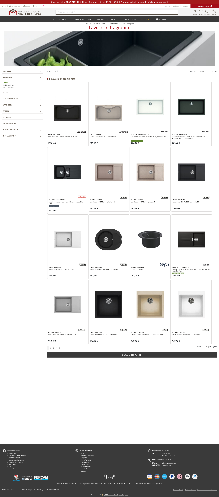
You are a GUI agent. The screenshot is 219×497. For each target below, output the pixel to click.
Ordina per (192, 71)
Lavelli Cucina (113, 24)
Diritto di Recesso (190, 490)
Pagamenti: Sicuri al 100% (17, 456)
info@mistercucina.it (157, 2)
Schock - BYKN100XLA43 (181, 135)
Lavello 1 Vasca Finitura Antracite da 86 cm (62, 137)
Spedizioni (176, 6)
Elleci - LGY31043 (96, 200)
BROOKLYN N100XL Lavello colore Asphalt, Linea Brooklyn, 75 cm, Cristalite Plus (188, 137)
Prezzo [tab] (6, 111)
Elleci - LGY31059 (178, 200)
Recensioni (12, 469)
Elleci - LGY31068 (55, 267)
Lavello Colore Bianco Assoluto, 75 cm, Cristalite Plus (148, 137)
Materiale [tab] (7, 117)
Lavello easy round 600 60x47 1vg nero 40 (104, 269)
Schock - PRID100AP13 (180, 267)
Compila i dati (166, 465)
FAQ (36, 6)
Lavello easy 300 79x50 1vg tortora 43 (102, 202)
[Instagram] (44, 6)
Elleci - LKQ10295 (137, 332)
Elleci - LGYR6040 (96, 267)
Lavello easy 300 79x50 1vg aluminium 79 (62, 334)
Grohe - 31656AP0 (137, 267)
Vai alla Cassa (203, 6)
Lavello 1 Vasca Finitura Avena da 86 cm (103, 137)
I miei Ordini (85, 464)
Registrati (84, 458)
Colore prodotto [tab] (10, 99)
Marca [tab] (5, 92)
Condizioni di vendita (16, 462)
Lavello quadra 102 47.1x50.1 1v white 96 (185, 334)
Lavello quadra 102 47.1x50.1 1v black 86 (103, 334)
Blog (5, 6)
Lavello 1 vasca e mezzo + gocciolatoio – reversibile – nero (66, 203)
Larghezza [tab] (7, 105)
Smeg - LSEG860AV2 (96, 135)
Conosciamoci (15, 6)
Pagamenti (185, 6)
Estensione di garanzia (16, 460)
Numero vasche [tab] (9, 123)
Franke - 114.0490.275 (57, 200)
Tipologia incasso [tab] (10, 130)
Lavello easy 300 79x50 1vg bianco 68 (61, 269)
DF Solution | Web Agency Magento (116, 495)
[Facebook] (41, 6)
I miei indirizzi (85, 462)
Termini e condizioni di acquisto (207, 490)
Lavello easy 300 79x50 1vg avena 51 (143, 202)
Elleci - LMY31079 (54, 332)
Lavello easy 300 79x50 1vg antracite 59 (185, 202)
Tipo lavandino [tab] (9, 136)
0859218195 (166, 453)
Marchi (167, 6)
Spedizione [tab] (7, 77)
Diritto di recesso (14, 458)
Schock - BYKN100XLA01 (140, 135)
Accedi (83, 453)
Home (86, 24)
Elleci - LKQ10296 (178, 332)
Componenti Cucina (99, 24)
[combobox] (117, 12)
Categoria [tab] (7, 71)
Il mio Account (86, 460)
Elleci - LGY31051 (137, 200)
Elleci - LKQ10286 (96, 332)
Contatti (27, 6)
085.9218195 (72, 2)
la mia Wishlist (86, 467)
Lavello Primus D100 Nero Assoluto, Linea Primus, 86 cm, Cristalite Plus (191, 270)
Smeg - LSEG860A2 (54, 135)
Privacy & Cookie (178, 490)
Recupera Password (87, 456)
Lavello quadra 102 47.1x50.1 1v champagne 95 (147, 334)
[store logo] (32, 12)
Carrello (83, 471)
